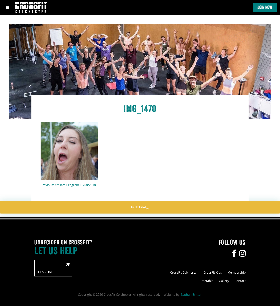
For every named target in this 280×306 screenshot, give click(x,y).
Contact (240, 281)
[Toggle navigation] (7, 7)
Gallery (224, 281)
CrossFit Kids (212, 272)
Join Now (265, 7)
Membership (236, 272)
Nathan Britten (191, 294)
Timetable (206, 281)
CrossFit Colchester (184, 272)
